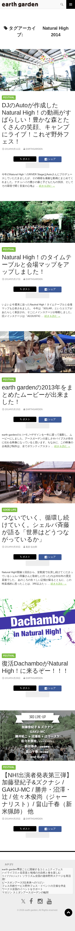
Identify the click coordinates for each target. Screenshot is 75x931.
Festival (9, 97)
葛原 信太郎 (31, 547)
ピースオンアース (23, 882)
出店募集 (39, 923)
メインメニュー (70, 4)
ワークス (22, 889)
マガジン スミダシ (25, 892)
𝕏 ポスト (25, 158)
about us (15, 923)
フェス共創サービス (34, 885)
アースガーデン (20, 4)
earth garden (32, 869)
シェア (51, 158)
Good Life (9, 509)
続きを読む (47, 185)
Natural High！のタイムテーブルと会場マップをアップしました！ (37, 264)
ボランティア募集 (62, 921)
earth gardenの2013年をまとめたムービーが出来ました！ (37, 394)
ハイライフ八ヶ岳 (31, 872)
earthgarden (34, 149)
